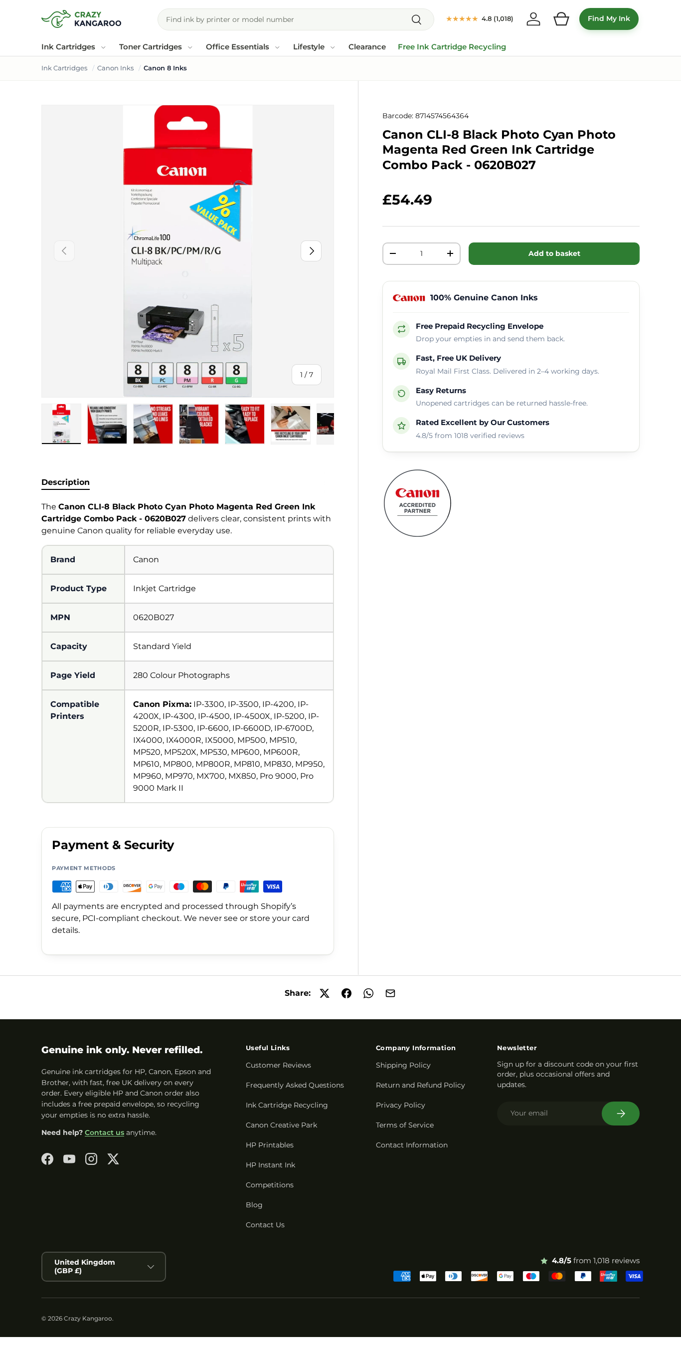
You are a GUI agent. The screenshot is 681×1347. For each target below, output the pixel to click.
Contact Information (412, 1145)
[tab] (65, 482)
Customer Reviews (278, 1065)
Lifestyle (309, 46)
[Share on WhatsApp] (368, 993)
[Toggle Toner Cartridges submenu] (190, 47)
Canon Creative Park (281, 1125)
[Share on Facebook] (346, 993)
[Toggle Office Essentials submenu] (277, 47)
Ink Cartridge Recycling (287, 1105)
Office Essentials (237, 46)
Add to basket (554, 253)
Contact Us (265, 1225)
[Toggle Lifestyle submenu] (333, 47)
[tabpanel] (187, 652)
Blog (254, 1205)
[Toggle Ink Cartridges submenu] (103, 47)
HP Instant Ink (270, 1165)
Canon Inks (115, 68)
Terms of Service (405, 1125)
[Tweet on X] (325, 993)
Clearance (367, 46)
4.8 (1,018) (479, 18)
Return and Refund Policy (420, 1085)
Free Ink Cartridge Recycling (452, 46)
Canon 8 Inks (165, 68)
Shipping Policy (403, 1065)
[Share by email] (390, 993)
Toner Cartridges (150, 46)
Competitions (270, 1185)
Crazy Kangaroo (88, 1318)
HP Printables (270, 1145)
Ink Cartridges (68, 46)
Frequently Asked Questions (295, 1085)
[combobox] (296, 19)
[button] (561, 19)
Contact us (104, 1132)
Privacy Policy (400, 1105)
